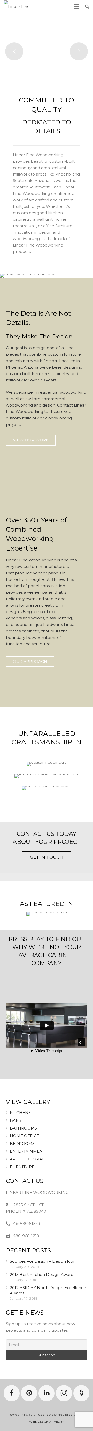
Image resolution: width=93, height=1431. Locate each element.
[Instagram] (64, 1393)
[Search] (87, 6)
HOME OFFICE (24, 1135)
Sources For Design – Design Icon (43, 1261)
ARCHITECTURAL (27, 1159)
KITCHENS (20, 1112)
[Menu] (76, 6)
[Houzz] (81, 1393)
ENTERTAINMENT (27, 1151)
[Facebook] (12, 1393)
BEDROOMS (22, 1143)
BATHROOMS (23, 1128)
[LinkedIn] (46, 1393)
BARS (15, 1120)
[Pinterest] (29, 1393)
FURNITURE (22, 1166)
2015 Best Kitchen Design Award (41, 1274)
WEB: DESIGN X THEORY (46, 1422)
